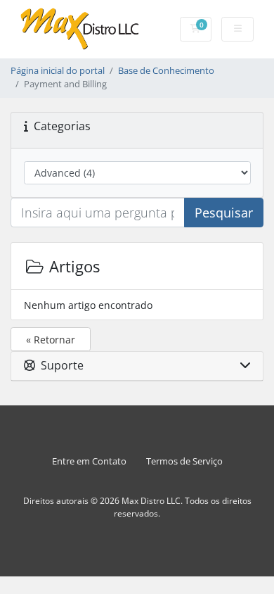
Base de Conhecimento (166, 71)
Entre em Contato (89, 461)
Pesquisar (224, 212)
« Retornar (50, 339)
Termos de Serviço (184, 461)
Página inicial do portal (58, 71)
